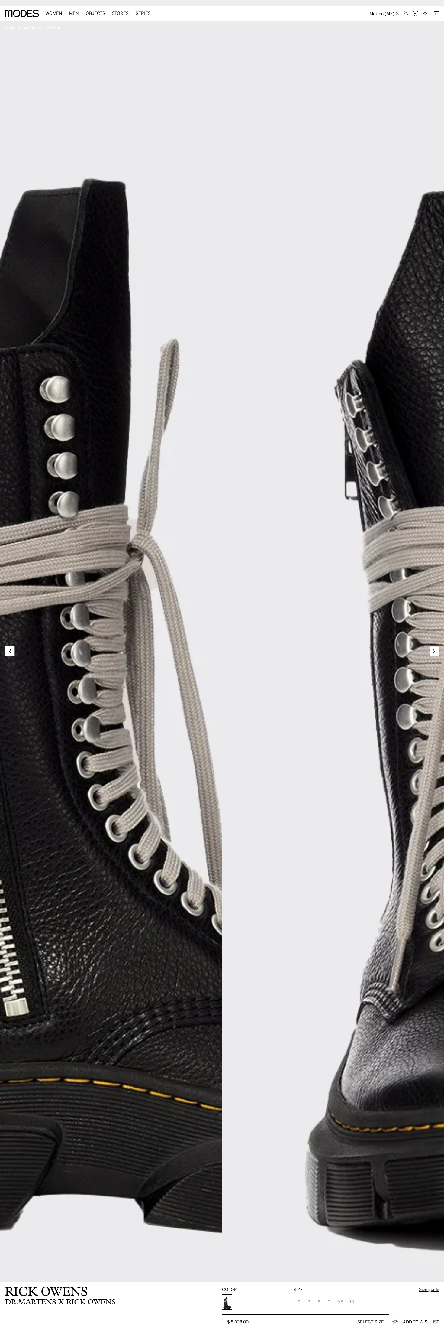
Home (9, 27)
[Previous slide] (9, 651)
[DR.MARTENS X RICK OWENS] (227, 1302)
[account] (406, 13)
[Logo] (22, 13)
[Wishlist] (426, 13)
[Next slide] (434, 651)
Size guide (429, 1289)
